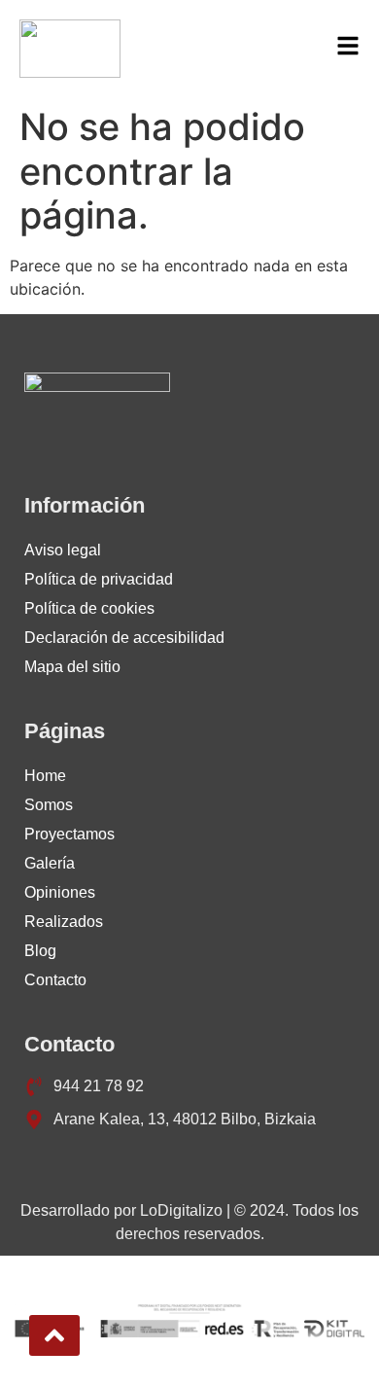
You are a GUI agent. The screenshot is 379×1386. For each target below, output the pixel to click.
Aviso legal (62, 550)
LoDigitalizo (181, 1210)
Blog (40, 950)
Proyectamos (69, 834)
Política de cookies (89, 608)
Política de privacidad (98, 579)
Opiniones (59, 892)
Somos (48, 805)
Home (45, 775)
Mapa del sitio (72, 666)
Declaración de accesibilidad (124, 637)
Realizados (63, 921)
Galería (49, 863)
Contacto (55, 980)
